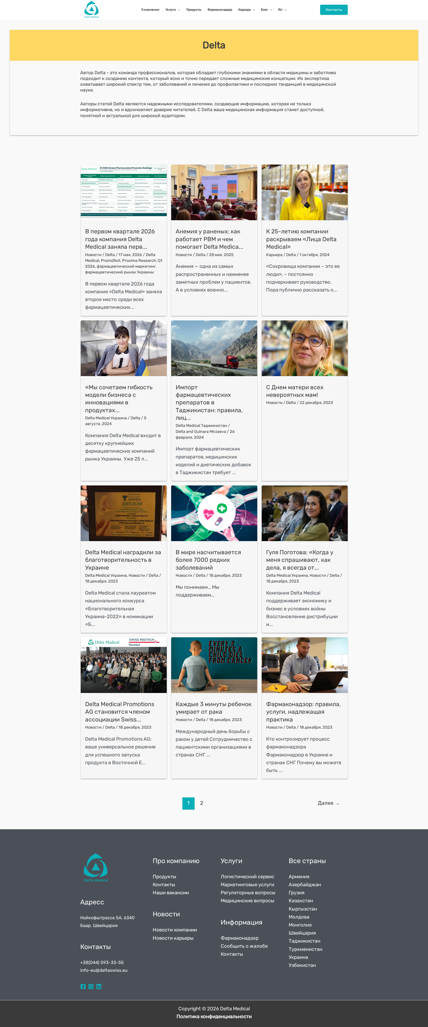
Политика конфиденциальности (214, 1016)
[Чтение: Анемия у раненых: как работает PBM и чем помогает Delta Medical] (214, 192)
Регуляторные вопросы (248, 893)
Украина (298, 957)
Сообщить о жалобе (244, 946)
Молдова (299, 917)
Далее (329, 803)
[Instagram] (91, 986)
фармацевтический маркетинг (126, 266)
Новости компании (175, 930)
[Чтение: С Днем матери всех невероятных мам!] (305, 348)
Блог (264, 10)
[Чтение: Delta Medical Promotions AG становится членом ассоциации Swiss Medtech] (124, 665)
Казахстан (301, 901)
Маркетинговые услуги (247, 885)
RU (280, 10)
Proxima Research (139, 260)
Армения (299, 877)
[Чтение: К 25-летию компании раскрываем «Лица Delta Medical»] (305, 192)
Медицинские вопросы (247, 901)
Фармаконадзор (220, 10)
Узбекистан (302, 965)
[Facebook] (83, 986)
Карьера (244, 10)
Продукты (193, 10)
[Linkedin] (99, 986)
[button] (334, 10)
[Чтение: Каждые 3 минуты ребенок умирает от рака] (214, 665)
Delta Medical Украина (106, 418)
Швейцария (302, 933)
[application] (178, 10)
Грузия (297, 893)
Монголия (300, 925)
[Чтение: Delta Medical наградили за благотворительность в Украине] (124, 513)
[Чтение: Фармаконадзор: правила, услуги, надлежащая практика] (305, 665)
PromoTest (110, 260)
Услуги (171, 10)
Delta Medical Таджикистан (201, 425)
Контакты (164, 885)
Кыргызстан (303, 909)
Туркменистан (305, 949)
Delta (180, 431)
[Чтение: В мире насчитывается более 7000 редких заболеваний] (214, 513)
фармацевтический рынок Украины (119, 272)
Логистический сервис (247, 877)
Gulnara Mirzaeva (210, 431)
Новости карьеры (173, 938)
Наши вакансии (171, 893)
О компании (150, 10)
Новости (93, 254)
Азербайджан (305, 885)
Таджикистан (304, 941)
